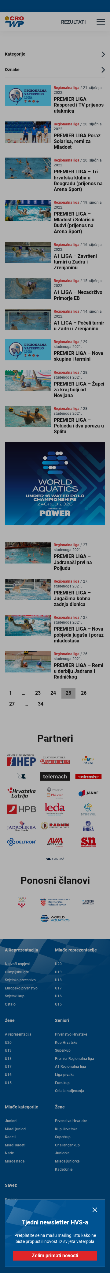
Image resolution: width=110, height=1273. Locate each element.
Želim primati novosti (55, 1255)
